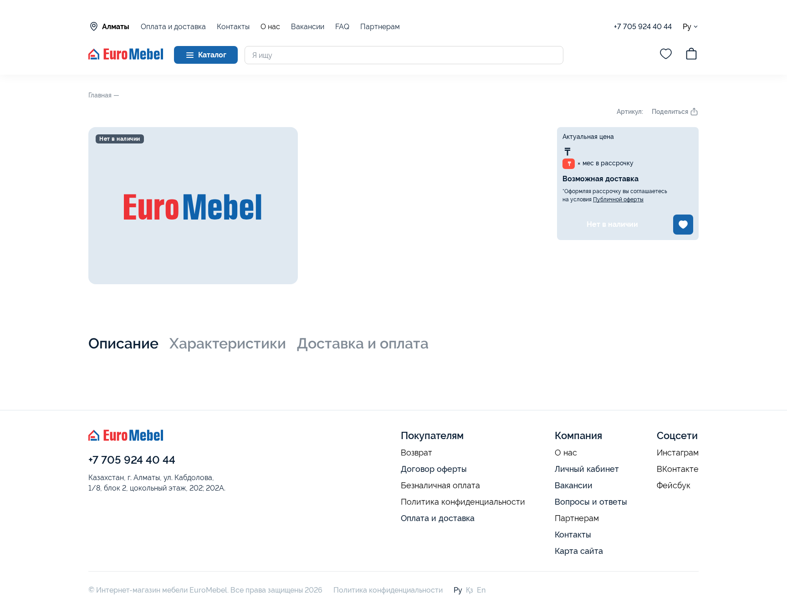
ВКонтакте (678, 469)
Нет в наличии (612, 224)
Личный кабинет (587, 469)
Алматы (115, 26)
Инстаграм (678, 452)
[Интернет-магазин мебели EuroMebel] (125, 57)
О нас (270, 27)
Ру (687, 26)
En (481, 590)
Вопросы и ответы (591, 502)
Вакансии (307, 26)
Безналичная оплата (440, 485)
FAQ (342, 26)
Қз (469, 590)
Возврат (416, 452)
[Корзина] (691, 55)
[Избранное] (666, 55)
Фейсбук (673, 485)
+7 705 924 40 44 (643, 26)
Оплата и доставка (173, 26)
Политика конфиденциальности (463, 502)
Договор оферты (434, 469)
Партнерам (380, 26)
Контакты (233, 26)
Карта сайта (579, 551)
